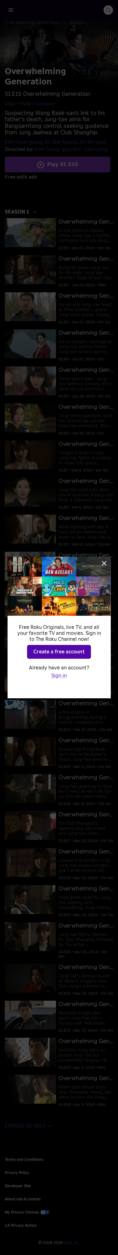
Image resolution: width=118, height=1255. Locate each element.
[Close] (104, 563)
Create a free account (59, 651)
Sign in (59, 675)
